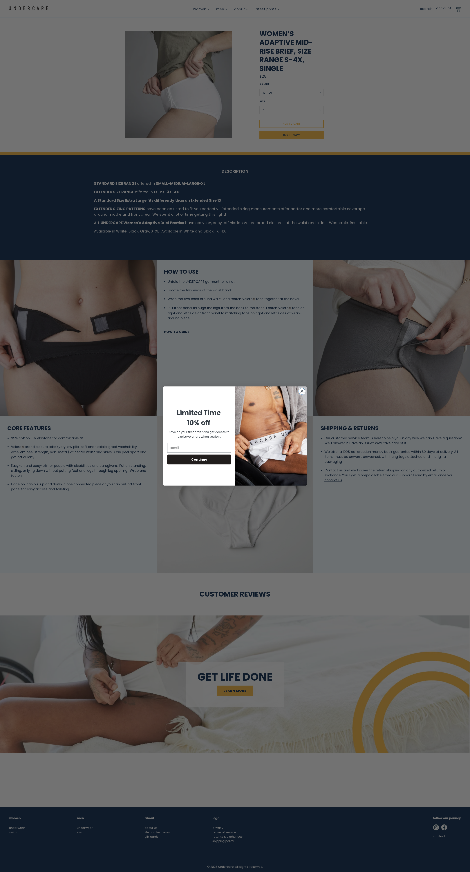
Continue (199, 459)
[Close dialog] (302, 391)
